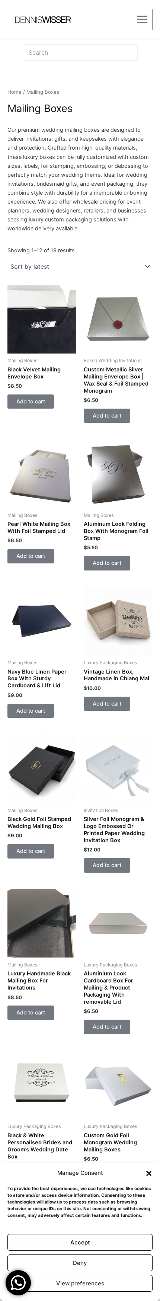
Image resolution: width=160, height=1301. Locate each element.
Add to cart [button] (30, 401)
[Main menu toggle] (142, 19)
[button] (149, 1173)
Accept (80, 1242)
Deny (80, 1262)
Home (14, 92)
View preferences (80, 1283)
